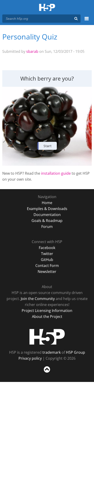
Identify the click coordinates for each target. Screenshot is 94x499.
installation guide (56, 173)
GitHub (47, 259)
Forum (47, 226)
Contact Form (47, 265)
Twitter (47, 253)
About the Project (47, 316)
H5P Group (75, 352)
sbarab (32, 51)
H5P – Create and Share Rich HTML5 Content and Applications (47, 8)
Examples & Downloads (47, 208)
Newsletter (47, 271)
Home (47, 202)
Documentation (47, 214)
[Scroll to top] (47, 372)
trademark (51, 352)
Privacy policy (30, 358)
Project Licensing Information (47, 310)
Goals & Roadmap (47, 220)
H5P (47, 337)
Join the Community (38, 298)
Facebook (47, 247)
